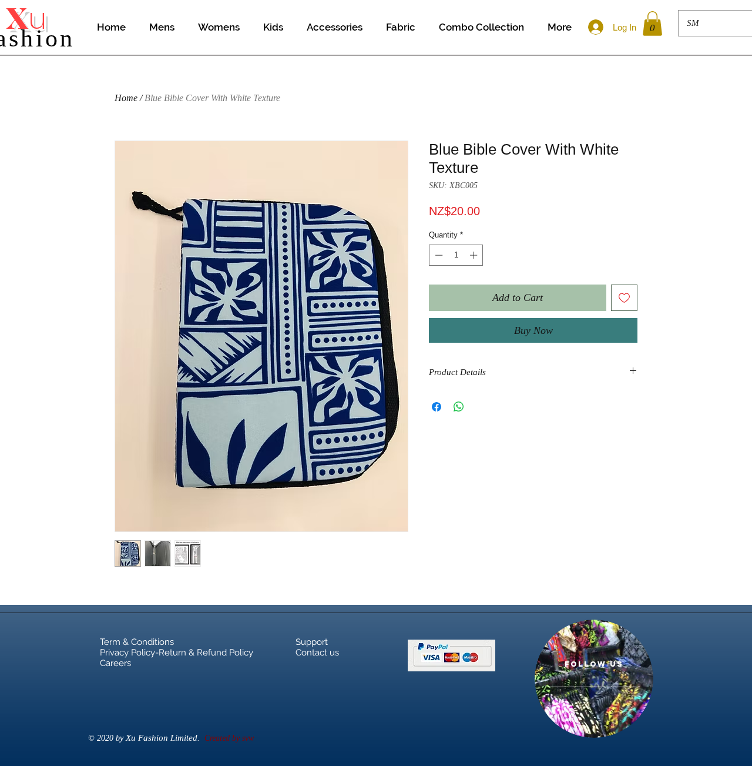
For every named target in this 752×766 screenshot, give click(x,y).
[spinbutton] (456, 255)
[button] (652, 23)
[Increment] (475, 255)
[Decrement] (438, 255)
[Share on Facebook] (436, 407)
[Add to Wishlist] (624, 298)
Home (126, 98)
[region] (594, 679)
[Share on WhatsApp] (459, 407)
